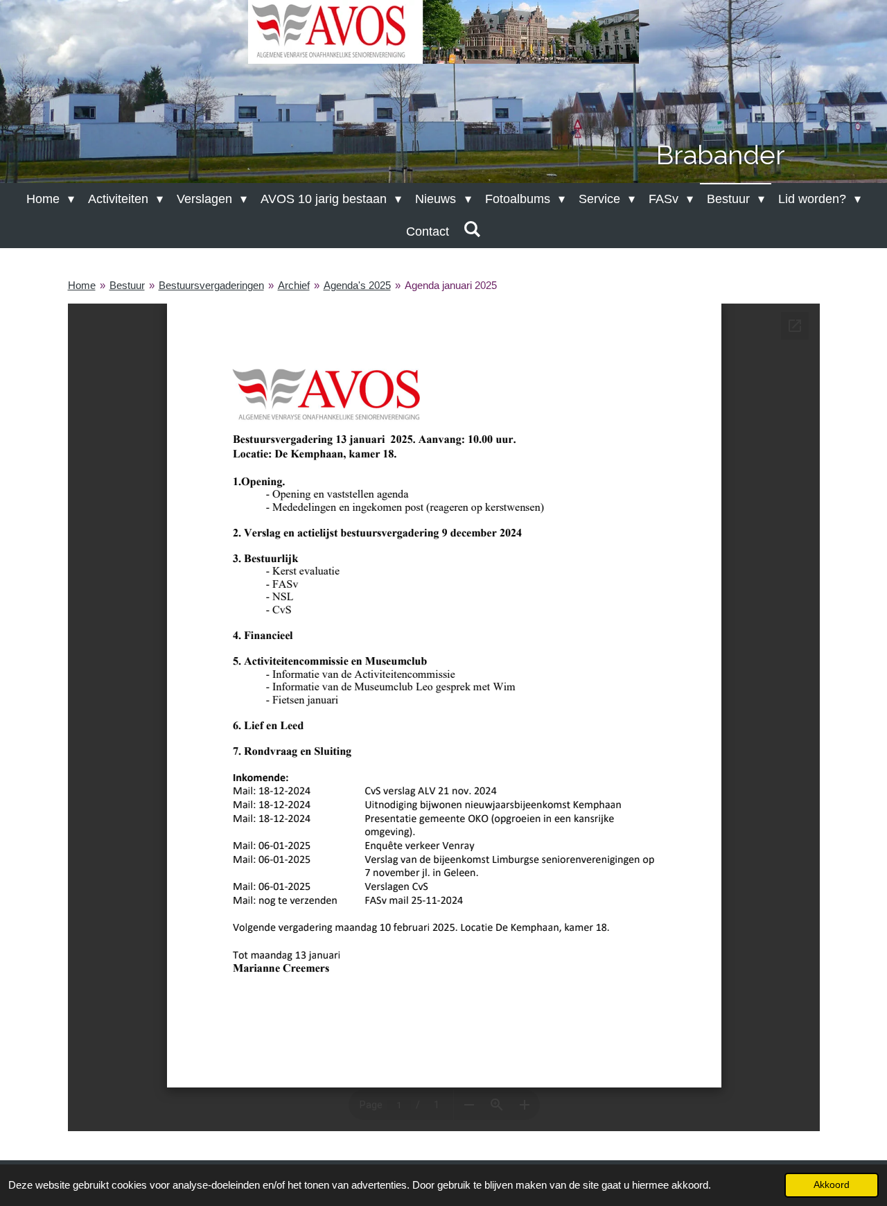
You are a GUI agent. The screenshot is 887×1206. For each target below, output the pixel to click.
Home (82, 285)
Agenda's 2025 (357, 285)
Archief (294, 285)
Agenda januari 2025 (451, 285)
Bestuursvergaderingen (211, 285)
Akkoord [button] (832, 1185)
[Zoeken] (471, 230)
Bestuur (127, 285)
